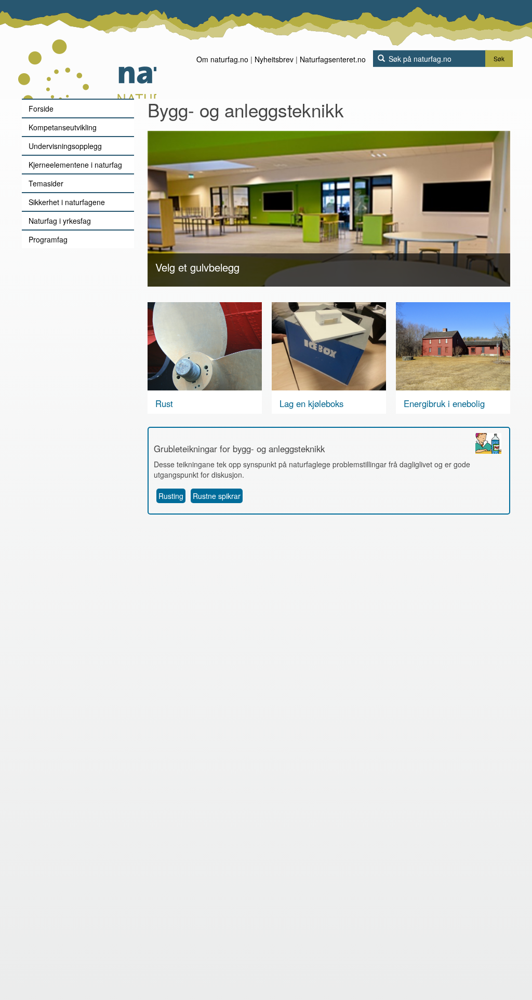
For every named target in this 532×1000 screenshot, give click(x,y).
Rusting (170, 496)
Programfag (48, 239)
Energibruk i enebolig (444, 403)
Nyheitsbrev (274, 59)
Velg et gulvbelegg (197, 267)
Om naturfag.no (222, 59)
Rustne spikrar (217, 496)
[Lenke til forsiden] (87, 49)
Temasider (46, 183)
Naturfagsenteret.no (333, 59)
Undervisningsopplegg (65, 146)
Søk (499, 58)
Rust (164, 403)
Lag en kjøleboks (311, 403)
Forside (41, 108)
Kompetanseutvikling (63, 127)
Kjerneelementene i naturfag (75, 164)
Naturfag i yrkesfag (60, 220)
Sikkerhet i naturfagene (67, 202)
